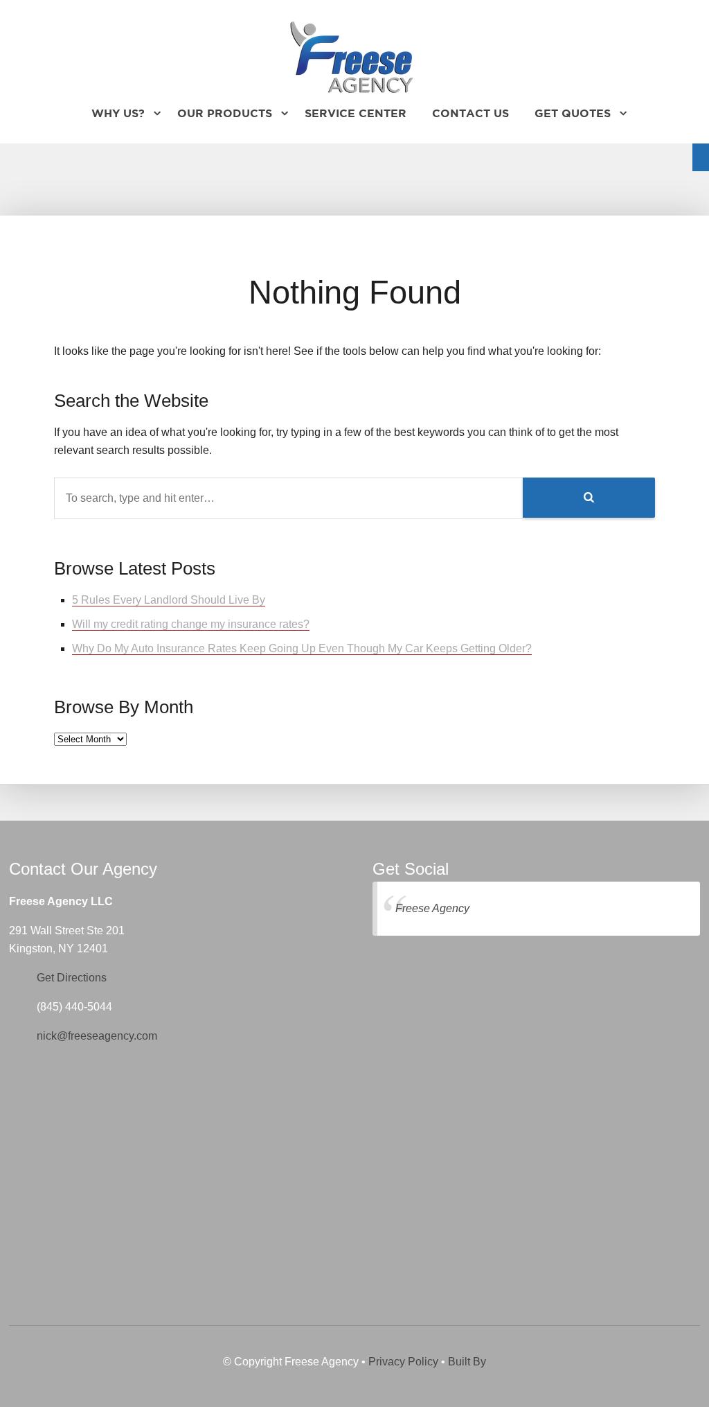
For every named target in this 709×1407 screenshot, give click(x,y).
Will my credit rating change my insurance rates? (190, 624)
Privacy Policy (403, 1361)
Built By (467, 1361)
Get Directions (72, 978)
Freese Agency (432, 908)
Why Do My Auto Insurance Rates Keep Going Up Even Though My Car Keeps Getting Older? (302, 648)
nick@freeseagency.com (97, 1036)
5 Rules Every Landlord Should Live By (168, 600)
